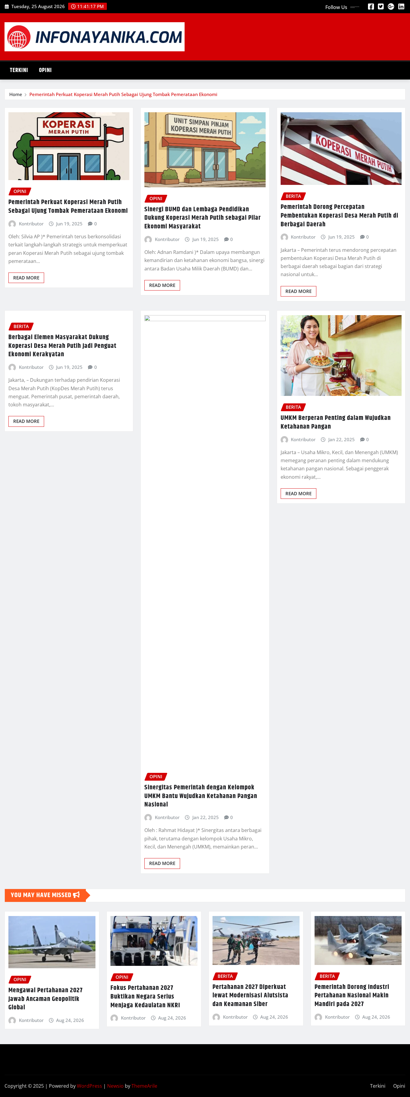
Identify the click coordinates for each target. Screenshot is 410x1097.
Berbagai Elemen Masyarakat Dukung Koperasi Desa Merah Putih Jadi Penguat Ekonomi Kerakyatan (62, 346)
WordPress (89, 1086)
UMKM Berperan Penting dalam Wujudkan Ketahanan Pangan (336, 422)
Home (15, 94)
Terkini (19, 70)
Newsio (115, 1086)
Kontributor (31, 224)
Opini (45, 70)
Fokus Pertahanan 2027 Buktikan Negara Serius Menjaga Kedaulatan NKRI (145, 996)
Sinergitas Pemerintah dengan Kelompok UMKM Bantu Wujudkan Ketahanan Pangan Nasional (200, 796)
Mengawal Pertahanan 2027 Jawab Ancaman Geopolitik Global (45, 999)
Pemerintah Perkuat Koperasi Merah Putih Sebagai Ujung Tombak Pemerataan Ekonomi (123, 94)
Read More (26, 278)
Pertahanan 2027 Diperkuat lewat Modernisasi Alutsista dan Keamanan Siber (250, 995)
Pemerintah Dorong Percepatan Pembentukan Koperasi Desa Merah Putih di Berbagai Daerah (339, 215)
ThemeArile (144, 1086)
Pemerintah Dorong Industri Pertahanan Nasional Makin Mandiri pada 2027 (352, 995)
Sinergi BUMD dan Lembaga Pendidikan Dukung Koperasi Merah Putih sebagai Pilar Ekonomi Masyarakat (202, 218)
